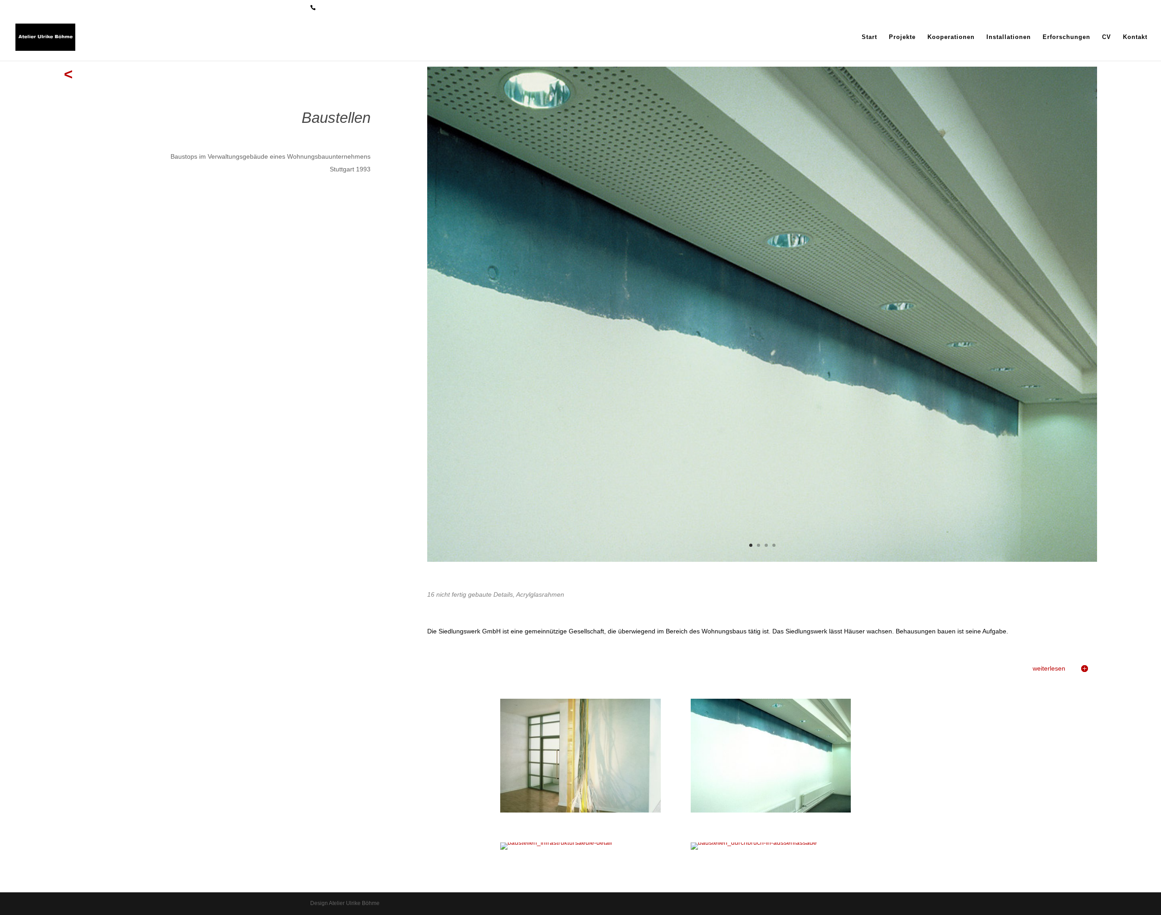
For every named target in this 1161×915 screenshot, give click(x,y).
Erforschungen (1066, 37)
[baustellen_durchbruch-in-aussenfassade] (754, 842)
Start (869, 37)
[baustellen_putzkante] (771, 810)
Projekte (902, 37)
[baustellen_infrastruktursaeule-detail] (556, 842)
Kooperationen (951, 37)
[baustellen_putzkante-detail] (762, 559)
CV (1106, 37)
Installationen (1008, 37)
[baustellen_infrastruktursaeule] (580, 810)
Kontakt (1135, 37)
